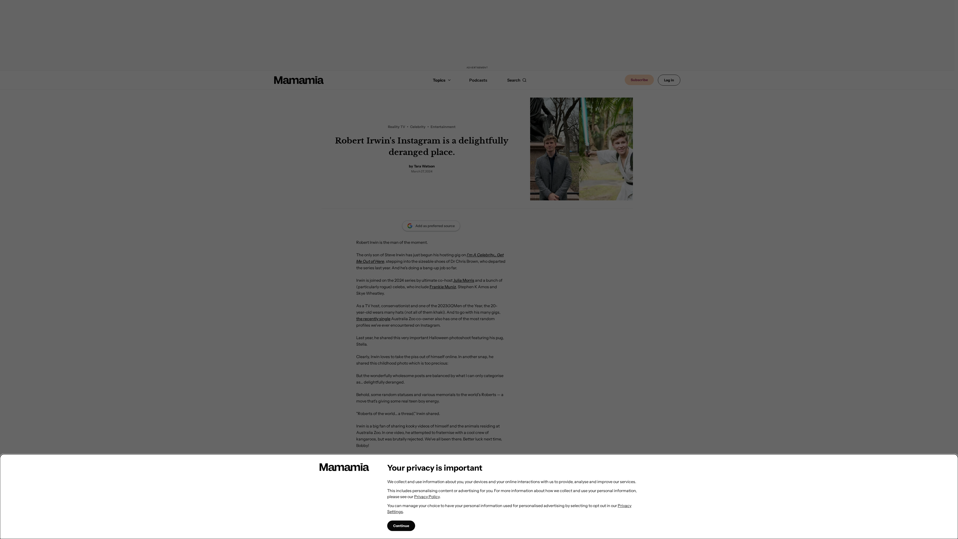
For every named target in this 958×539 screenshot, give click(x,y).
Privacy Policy (427, 496)
